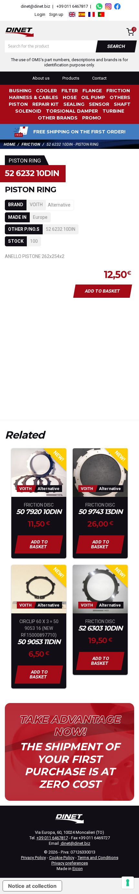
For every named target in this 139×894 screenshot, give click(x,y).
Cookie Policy (61, 857)
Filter (69, 91)
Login (40, 14)
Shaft (122, 104)
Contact (99, 78)
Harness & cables (33, 97)
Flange (92, 91)
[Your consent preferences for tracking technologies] (128, 883)
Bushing (20, 91)
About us (40, 78)
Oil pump (93, 97)
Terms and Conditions (98, 857)
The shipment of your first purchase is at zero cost (70, 765)
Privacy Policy (33, 857)
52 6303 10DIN (100, 628)
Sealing (73, 104)
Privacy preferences (69, 863)
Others (120, 97)
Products (70, 78)
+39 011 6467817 (72, 6)
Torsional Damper (72, 111)
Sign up (56, 14)
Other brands (58, 118)
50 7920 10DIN (38, 511)
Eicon (77, 868)
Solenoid (28, 111)
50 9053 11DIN (38, 642)
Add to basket (103, 291)
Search (116, 46)
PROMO (91, 118)
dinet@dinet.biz (35, 6)
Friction (118, 91)
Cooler (46, 91)
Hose (70, 97)
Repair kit (45, 104)
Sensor (99, 104)
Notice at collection (32, 886)
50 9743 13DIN (100, 511)
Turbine (113, 111)
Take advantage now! (69, 725)
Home (10, 144)
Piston (18, 104)
